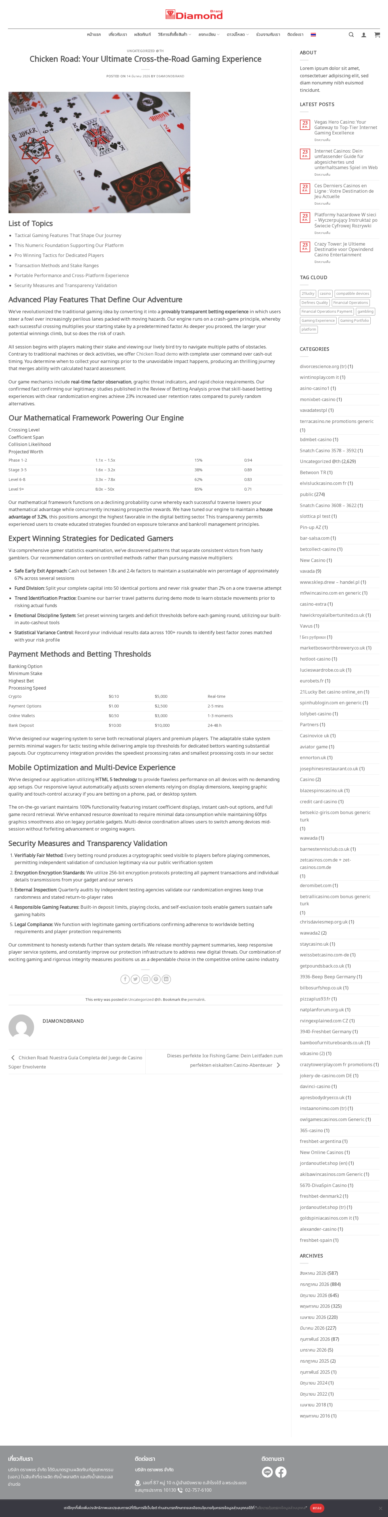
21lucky (308, 293)
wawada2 (310, 933)
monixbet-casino (317, 399)
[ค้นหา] (351, 35)
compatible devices (352, 293)
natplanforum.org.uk (322, 1010)
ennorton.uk (313, 757)
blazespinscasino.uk (321, 790)
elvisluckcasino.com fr (323, 483)
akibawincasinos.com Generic (331, 1174)
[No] (380, 1509)
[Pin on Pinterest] (156, 979)
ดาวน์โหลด (236, 35)
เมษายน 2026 (313, 1317)
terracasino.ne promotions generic (337, 421)
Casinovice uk (314, 735)
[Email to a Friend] (146, 979)
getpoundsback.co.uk (322, 966)
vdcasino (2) (312, 1053)
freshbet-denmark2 (321, 1196)
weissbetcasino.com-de (324, 955)
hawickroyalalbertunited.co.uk (332, 615)
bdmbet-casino (316, 439)
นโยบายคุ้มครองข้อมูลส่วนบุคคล (281, 1508)
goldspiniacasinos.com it (326, 1218)
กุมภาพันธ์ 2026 (315, 1339)
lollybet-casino (315, 714)
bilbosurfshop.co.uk (321, 988)
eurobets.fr (312, 681)
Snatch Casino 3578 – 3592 (328, 450)
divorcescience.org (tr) (323, 366)
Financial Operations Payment (327, 311)
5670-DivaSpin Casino (323, 1185)
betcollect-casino (318, 549)
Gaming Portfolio (354, 320)
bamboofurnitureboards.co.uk (332, 1042)
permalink (196, 1000)
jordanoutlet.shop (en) (323, 1163)
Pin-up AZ (310, 527)
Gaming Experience (318, 320)
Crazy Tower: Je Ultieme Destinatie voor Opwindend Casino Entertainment (343, 250)
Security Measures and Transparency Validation (65, 285)
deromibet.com (315, 885)
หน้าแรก (94, 35)
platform (309, 329)
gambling (366, 311)
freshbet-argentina (320, 1141)
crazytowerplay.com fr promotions (336, 1064)
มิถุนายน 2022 (313, 1394)
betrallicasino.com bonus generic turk (335, 900)
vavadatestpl (313, 410)
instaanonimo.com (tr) (323, 1108)
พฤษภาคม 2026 (315, 1306)
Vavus (306, 626)
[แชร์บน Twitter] (135, 979)
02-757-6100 (198, 1490)
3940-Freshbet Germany (325, 1031)
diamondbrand (170, 76)
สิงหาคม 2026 (313, 1273)
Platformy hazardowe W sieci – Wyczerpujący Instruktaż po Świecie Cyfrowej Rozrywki (345, 220)
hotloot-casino (315, 659)
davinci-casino (315, 1086)
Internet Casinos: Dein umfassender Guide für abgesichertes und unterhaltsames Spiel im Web (346, 160)
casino (325, 293)
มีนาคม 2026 (312, 1328)
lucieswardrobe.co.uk (322, 670)
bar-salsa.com (314, 538)
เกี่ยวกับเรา (118, 35)
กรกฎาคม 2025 (314, 1361)
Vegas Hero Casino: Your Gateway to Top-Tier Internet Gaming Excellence (345, 128)
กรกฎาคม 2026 (314, 1284)
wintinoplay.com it (319, 377)
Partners (309, 724)
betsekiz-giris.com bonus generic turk (335, 816)
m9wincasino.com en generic (330, 593)
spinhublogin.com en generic (331, 703)
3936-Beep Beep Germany (328, 977)
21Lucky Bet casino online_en (331, 692)
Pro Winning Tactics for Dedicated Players (59, 255)
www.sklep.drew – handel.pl (330, 582)
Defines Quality (315, 303)
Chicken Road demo (157, 354)
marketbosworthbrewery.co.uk (332, 648)
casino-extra (313, 604)
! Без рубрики (313, 637)
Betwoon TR (313, 472)
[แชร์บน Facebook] (125, 979)
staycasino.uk (314, 944)
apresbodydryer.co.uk (322, 1097)
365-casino (311, 1130)
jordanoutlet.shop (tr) (323, 1207)
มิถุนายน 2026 (313, 1295)
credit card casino (318, 801)
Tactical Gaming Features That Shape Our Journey (67, 235)
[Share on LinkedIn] (166, 979)
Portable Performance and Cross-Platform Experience (71, 275)
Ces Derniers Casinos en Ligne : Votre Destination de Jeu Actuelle (344, 191)
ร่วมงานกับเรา (268, 35)
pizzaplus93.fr (315, 999)
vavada (307, 571)
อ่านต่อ (14, 1484)
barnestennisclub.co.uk (324, 849)
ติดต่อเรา (295, 35)
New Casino (313, 560)
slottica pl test (315, 516)
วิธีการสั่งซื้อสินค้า (172, 35)
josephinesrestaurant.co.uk (329, 768)
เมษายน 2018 (313, 1405)
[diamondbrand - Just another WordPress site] (194, 14)
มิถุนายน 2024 (313, 1383)
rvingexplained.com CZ (324, 1021)
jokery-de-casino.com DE (326, 1075)
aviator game (314, 747)
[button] (364, 34)
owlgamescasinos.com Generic (332, 1119)
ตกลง (317, 1508)
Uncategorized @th (145, 51)
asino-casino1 (314, 388)
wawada (309, 838)
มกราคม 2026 (313, 1350)
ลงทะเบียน (207, 35)
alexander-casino (318, 1229)
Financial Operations (350, 303)
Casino (307, 779)
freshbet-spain (316, 1240)
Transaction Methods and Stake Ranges (56, 265)
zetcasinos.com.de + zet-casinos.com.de (325, 864)
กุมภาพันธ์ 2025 (315, 1372)
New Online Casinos (321, 1152)
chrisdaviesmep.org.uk (324, 922)
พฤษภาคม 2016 (315, 1416)
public (306, 494)
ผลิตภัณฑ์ (142, 35)
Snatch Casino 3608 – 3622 (328, 505)
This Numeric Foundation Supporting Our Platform (69, 245)
